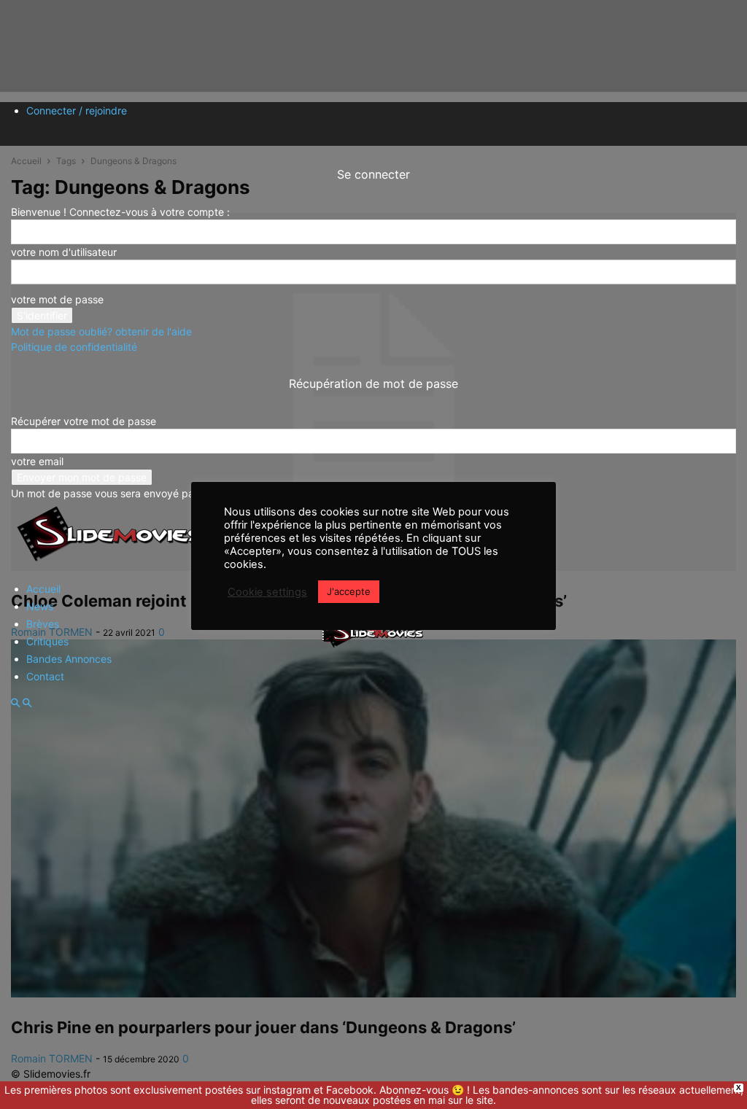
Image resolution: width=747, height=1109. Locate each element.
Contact (45, 676)
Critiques (47, 641)
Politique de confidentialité (74, 347)
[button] (15, 703)
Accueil (43, 589)
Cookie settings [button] (267, 592)
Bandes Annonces (69, 659)
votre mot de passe (57, 299)
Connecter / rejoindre (76, 110)
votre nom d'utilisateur (64, 252)
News (39, 606)
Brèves (42, 624)
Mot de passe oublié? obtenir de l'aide (101, 331)
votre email (37, 461)
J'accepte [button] (349, 591)
